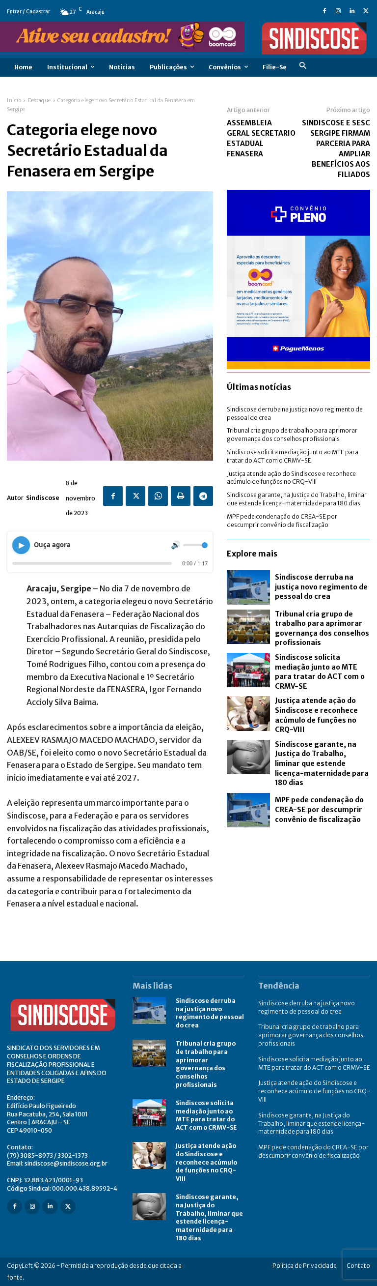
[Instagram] (338, 11)
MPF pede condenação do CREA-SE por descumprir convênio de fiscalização (319, 809)
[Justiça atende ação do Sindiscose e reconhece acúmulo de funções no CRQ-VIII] (248, 713)
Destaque (39, 100)
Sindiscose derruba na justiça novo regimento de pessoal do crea (321, 587)
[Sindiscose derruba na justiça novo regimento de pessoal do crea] (248, 587)
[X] (365, 11)
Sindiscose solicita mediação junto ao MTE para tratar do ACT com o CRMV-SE (320, 672)
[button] (302, 67)
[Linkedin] (352, 11)
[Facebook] (324, 11)
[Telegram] (203, 496)
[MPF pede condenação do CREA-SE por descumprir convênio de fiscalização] (248, 810)
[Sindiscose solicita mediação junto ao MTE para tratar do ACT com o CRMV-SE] (248, 670)
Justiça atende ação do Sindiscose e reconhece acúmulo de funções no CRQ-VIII (291, 478)
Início (14, 100)
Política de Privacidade (304, 1265)
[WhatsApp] (158, 496)
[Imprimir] (180, 496)
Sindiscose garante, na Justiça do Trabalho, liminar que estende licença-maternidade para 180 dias (297, 499)
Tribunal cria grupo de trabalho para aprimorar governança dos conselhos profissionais (292, 434)
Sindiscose (42, 497)
